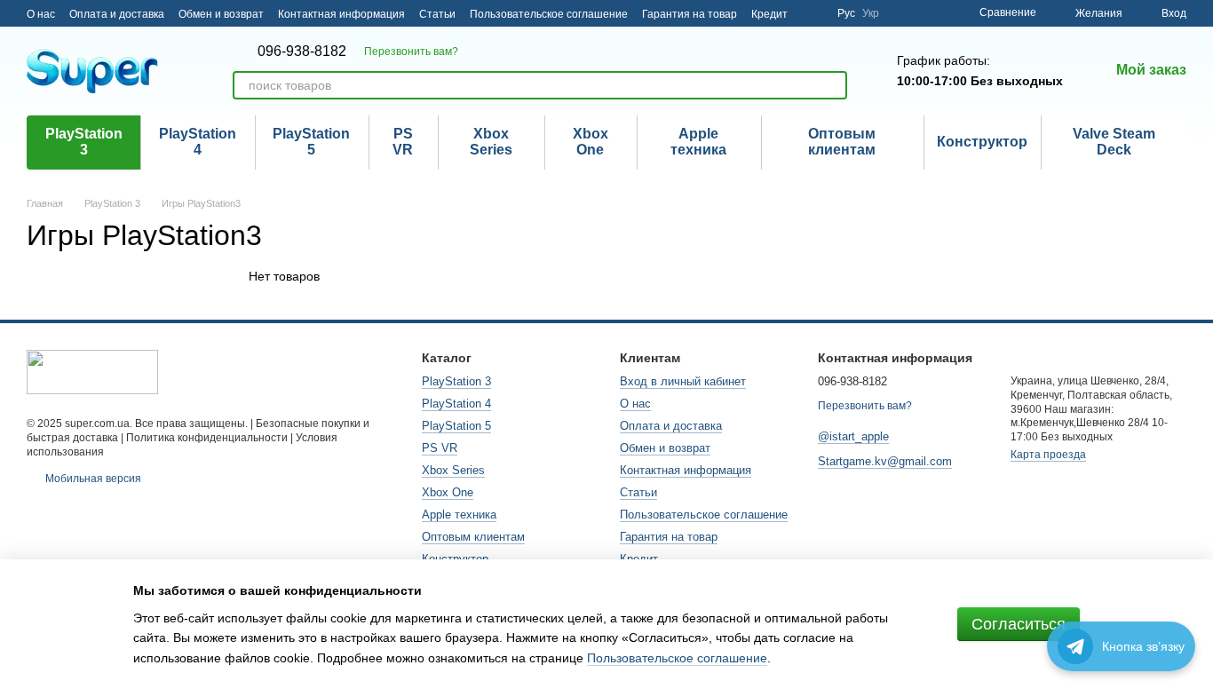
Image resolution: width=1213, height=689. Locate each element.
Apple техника (698, 141)
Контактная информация (341, 14)
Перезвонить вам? (411, 51)
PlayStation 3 (84, 141)
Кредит (769, 14)
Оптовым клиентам (842, 141)
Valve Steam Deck (1114, 141)
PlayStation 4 (197, 141)
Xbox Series (491, 141)
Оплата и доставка (116, 14)
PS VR (402, 141)
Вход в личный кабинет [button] (683, 381)
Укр (870, 13)
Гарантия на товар (689, 14)
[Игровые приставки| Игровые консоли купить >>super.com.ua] (92, 371)
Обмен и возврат (221, 14)
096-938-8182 (302, 51)
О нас (41, 14)
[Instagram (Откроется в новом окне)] (812, 13)
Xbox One (590, 141)
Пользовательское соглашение (549, 14)
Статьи (437, 14)
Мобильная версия (92, 478)
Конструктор (982, 141)
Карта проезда (1048, 454)
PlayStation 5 (311, 141)
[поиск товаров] (833, 85)
